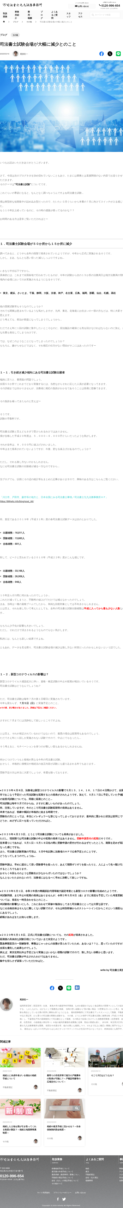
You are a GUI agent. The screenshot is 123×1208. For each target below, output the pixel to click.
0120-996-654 (12, 1176)
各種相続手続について (61, 1168)
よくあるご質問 (54, 14)
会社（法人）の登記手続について (65, 1180)
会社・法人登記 (92, 1177)
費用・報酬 (30, 14)
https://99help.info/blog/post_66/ (17, 501)
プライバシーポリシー (62, 1192)
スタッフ (68, 15)
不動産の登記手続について (62, 1177)
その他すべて (57, 1183)
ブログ (42, 14)
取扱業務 (5, 15)
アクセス (80, 15)
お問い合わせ (80, 1192)
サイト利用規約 (43, 1192)
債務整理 (89, 1180)
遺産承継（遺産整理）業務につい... (66, 1174)
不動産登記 (90, 1174)
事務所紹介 (17, 14)
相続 (87, 1168)
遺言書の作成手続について (62, 1171)
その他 (29, 21)
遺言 (87, 1171)
